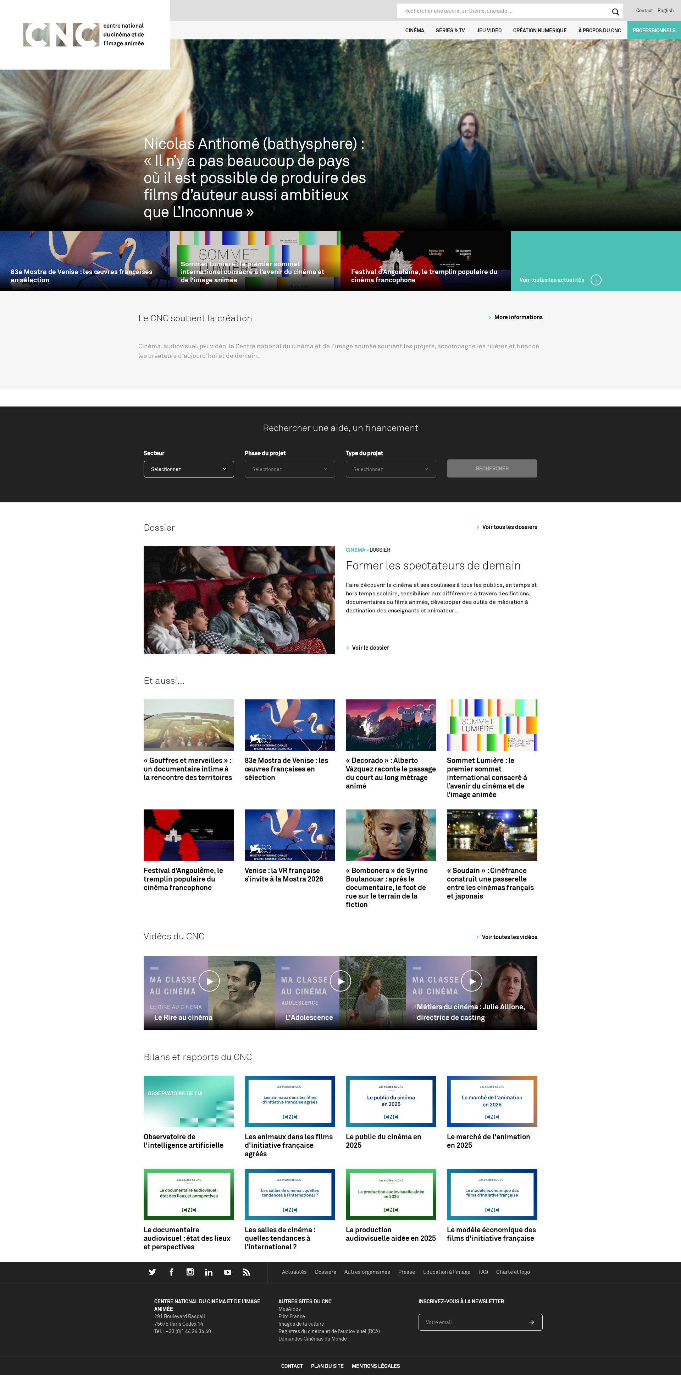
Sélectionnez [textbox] (166, 469)
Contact (644, 10)
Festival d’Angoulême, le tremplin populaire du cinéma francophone (424, 276)
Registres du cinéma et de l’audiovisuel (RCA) (329, 1331)
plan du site (327, 1366)
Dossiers (325, 1271)
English (666, 10)
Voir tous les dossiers (509, 526)
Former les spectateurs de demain (433, 565)
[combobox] (189, 469)
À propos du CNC (599, 30)
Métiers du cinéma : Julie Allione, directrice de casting (471, 1012)
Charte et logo (513, 1271)
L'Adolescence (309, 1017)
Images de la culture (301, 1324)
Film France (291, 1316)
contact (292, 1366)
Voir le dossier (370, 647)
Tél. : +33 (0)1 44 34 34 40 (182, 1331)
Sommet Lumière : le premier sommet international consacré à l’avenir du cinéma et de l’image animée (253, 272)
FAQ (483, 1271)
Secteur (154, 453)
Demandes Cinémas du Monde (312, 1339)
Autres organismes (367, 1271)
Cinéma (414, 30)
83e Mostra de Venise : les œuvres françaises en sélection (82, 276)
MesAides (289, 1309)
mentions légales (376, 1366)
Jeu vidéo (489, 30)
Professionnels (654, 30)
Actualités (294, 1271)
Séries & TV (450, 30)
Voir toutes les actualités (552, 279)
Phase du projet (265, 453)
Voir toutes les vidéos (509, 936)
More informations (518, 317)
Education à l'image (446, 1271)
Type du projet (364, 453)
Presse (406, 1271)
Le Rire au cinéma (183, 1017)
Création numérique (540, 30)
